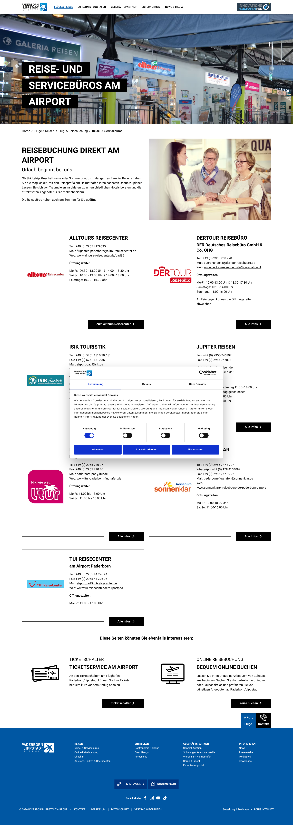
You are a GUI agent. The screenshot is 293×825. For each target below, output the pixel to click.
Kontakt (79, 809)
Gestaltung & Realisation (248, 809)
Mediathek (245, 756)
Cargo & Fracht (191, 761)
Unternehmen (151, 6)
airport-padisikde (90, 364)
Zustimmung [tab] (95, 384)
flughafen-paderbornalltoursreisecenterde (106, 251)
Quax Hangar (142, 752)
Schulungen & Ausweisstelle (199, 752)
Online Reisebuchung (86, 752)
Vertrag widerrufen (148, 809)
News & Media (174, 6)
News (242, 748)
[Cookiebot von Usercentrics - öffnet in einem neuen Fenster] (204, 373)
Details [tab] (146, 384)
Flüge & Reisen (63, 6)
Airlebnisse (141, 756)
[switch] (127, 435)
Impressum (98, 809)
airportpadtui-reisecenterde (97, 583)
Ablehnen (97, 449)
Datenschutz (120, 809)
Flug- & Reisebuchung (73, 131)
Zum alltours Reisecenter (113, 324)
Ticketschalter (121, 703)
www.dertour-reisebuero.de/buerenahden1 (232, 267)
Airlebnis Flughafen (92, 6)
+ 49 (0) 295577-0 (133, 783)
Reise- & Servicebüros (86, 748)
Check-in (79, 756)
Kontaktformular (166, 783)
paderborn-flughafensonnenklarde (228, 478)
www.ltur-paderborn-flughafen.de (99, 478)
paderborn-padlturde (92, 474)
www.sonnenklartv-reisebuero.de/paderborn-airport (231, 487)
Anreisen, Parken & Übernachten (92, 761)
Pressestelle (246, 752)
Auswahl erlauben (146, 449)
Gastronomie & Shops (147, 748)
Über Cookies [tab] (197, 384)
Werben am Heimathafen (197, 756)
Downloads (245, 761)
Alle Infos (252, 324)
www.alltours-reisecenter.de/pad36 (100, 255)
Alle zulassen (195, 449)
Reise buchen (249, 703)
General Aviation (192, 748)
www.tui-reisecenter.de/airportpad (100, 588)
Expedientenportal (193, 765)
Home (26, 131)
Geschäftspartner (123, 6)
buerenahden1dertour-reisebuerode (229, 263)
